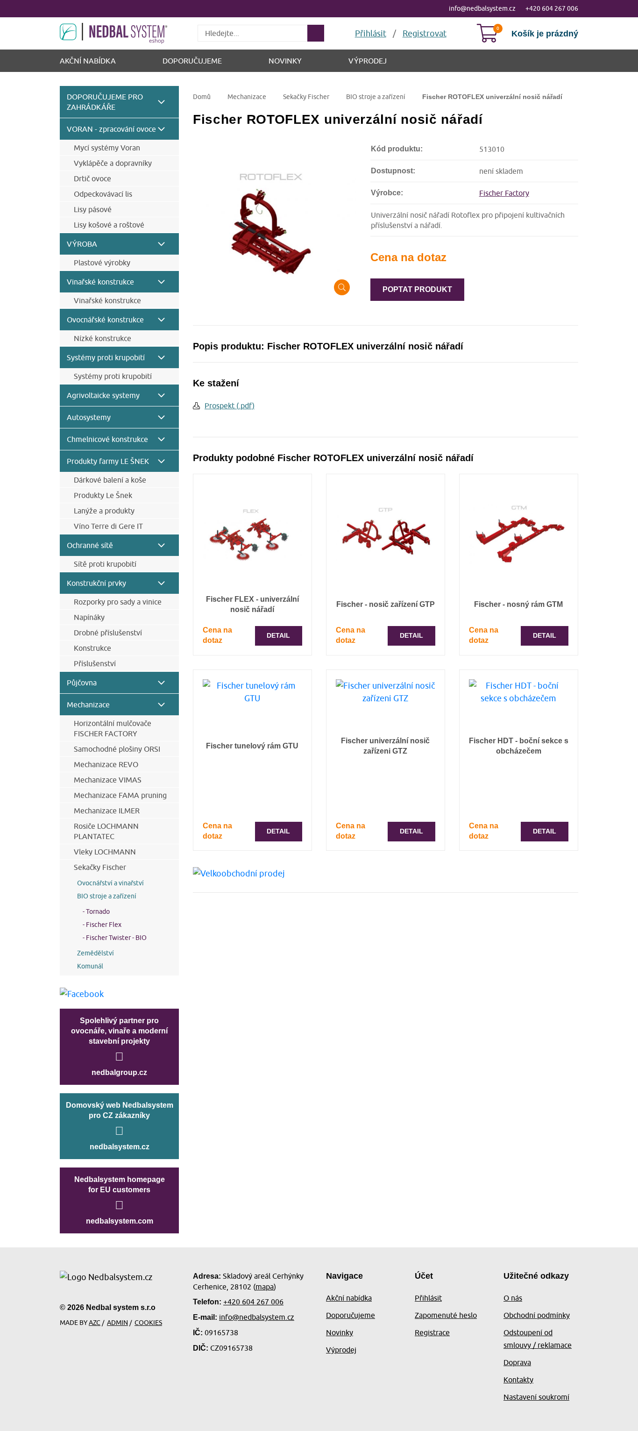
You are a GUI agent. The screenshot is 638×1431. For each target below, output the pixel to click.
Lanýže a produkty (104, 510)
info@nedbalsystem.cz (482, 8)
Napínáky (89, 617)
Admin (117, 1322)
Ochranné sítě (90, 545)
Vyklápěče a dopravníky (113, 163)
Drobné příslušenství (108, 632)
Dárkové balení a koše (110, 480)
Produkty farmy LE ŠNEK (108, 461)
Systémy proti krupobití (106, 357)
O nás (512, 1298)
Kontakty (518, 1379)
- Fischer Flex (99, 924)
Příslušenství (95, 663)
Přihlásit (428, 1298)
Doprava (517, 1362)
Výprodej (367, 61)
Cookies (148, 1322)
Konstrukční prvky (96, 583)
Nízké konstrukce (102, 338)
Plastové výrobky (102, 262)
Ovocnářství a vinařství (110, 883)
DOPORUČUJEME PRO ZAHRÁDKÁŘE (105, 102)
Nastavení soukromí (536, 1397)
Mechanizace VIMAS (108, 780)
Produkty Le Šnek (103, 495)
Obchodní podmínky (536, 1315)
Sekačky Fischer (100, 867)
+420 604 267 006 (551, 8)
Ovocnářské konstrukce (105, 319)
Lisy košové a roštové (109, 225)
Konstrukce (92, 648)
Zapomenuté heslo (446, 1315)
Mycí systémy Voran (107, 147)
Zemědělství (95, 953)
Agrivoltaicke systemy (103, 395)
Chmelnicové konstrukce (107, 439)
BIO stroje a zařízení (106, 896)
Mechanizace (88, 704)
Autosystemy (89, 417)
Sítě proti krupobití (105, 564)
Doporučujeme (192, 61)
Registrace (432, 1332)
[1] (315, 33)
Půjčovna (82, 682)
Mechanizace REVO (106, 764)
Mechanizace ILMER (107, 810)
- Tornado (93, 911)
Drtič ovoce (92, 178)
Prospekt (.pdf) (230, 405)
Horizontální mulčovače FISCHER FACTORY (112, 728)
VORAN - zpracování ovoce (111, 129)
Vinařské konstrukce (100, 282)
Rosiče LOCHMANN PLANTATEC (106, 831)
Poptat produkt (417, 289)
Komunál (90, 966)
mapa (264, 1286)
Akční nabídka (88, 61)
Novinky (285, 61)
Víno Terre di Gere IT (108, 526)
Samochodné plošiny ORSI (117, 749)
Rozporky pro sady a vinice (118, 602)
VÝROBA (82, 244)
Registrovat (425, 33)
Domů (202, 96)
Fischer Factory (504, 193)
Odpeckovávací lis (103, 194)
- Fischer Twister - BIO (112, 937)
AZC (94, 1322)
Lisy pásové (93, 209)
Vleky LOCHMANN (105, 851)
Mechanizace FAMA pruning (120, 795)
